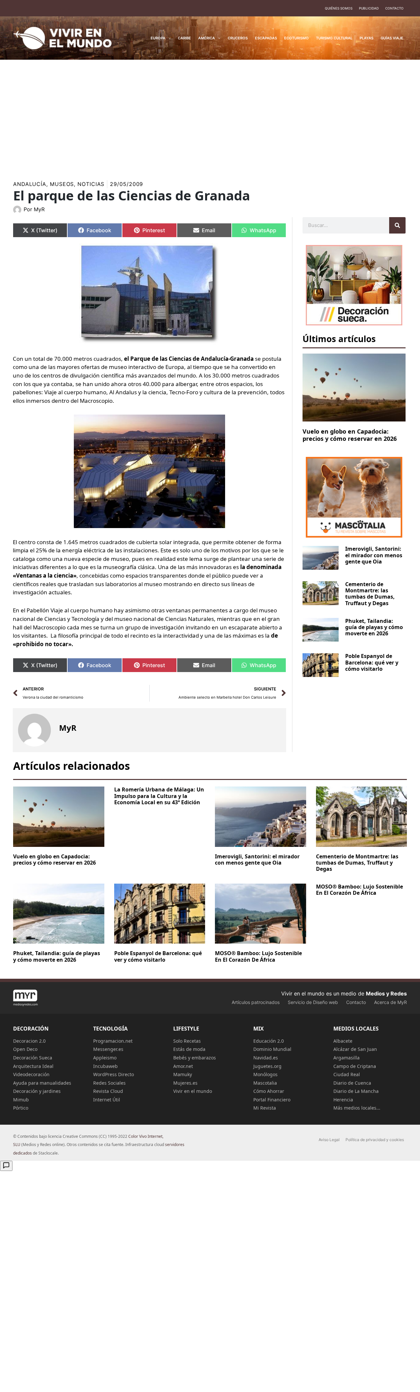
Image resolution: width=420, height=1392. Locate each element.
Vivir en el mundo (192, 1091)
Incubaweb (105, 1066)
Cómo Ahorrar (268, 1091)
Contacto (394, 8)
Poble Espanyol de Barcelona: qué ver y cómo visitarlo (371, 662)
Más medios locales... (356, 1108)
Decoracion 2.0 (29, 1041)
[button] (168, 38)
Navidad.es (265, 1057)
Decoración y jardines (37, 1091)
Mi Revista (264, 1108)
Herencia (343, 1099)
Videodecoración (31, 1074)
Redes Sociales (109, 1083)
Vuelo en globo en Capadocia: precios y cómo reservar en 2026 (350, 434)
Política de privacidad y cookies (375, 1139)
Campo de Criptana (354, 1066)
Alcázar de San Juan (355, 1049)
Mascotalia (265, 1083)
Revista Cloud (108, 1091)
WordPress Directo (113, 1074)
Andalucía (29, 184)
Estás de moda (189, 1049)
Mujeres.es (185, 1083)
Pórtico (20, 1108)
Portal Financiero (271, 1099)
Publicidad (369, 8)
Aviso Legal (329, 1139)
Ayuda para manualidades (42, 1083)
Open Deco (25, 1049)
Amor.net (183, 1066)
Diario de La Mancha (356, 1091)
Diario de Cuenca (352, 1083)
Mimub (21, 1099)
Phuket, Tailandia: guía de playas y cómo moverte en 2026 (374, 627)
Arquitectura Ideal (33, 1066)
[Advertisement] (210, 116)
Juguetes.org (267, 1066)
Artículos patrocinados (256, 1002)
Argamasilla (346, 1057)
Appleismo (104, 1057)
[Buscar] (397, 225)
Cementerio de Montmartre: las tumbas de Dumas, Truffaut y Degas (370, 594)
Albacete (342, 1041)
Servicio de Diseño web (313, 1002)
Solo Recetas (187, 1041)
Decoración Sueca (32, 1057)
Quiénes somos (338, 8)
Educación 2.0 (268, 1041)
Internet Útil (106, 1099)
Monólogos (265, 1074)
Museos (62, 184)
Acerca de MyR (390, 1002)
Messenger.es (108, 1049)
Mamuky (182, 1074)
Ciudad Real (346, 1074)
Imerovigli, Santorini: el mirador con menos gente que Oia (373, 555)
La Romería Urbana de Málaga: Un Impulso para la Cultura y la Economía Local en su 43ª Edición (159, 796)
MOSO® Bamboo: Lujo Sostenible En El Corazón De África (258, 956)
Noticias (90, 184)
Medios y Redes (386, 993)
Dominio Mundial (272, 1049)
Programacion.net (113, 1041)
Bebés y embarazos (194, 1057)
